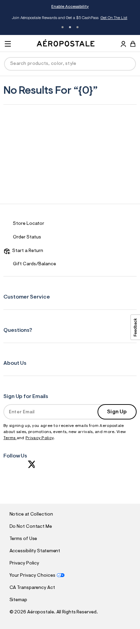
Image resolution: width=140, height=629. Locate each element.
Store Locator (28, 223)
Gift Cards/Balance (34, 264)
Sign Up (117, 412)
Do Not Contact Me (31, 526)
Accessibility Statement (35, 551)
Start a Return (26, 251)
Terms (10, 438)
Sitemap (18, 600)
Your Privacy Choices (32, 575)
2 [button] (70, 27)
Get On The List (114, 18)
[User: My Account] (123, 45)
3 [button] (77, 27)
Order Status (27, 237)
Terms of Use (23, 539)
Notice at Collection (31, 514)
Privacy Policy (39, 438)
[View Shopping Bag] (133, 44)
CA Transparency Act (32, 588)
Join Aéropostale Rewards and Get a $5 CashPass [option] (69, 18)
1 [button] (62, 27)
